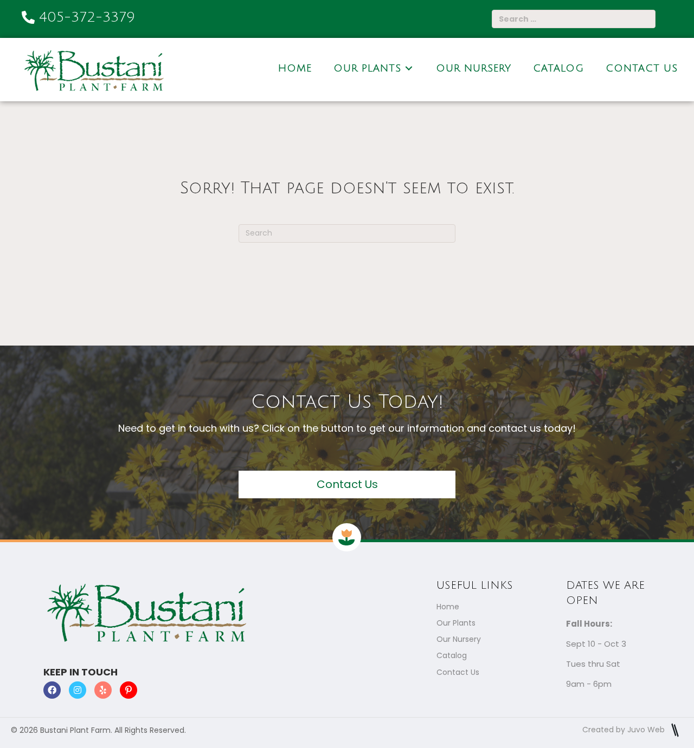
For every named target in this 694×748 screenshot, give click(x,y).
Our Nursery (458, 639)
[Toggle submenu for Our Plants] (408, 68)
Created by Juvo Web (624, 729)
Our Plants (455, 622)
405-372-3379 (87, 17)
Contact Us (457, 672)
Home (447, 606)
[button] (347, 484)
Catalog (451, 655)
